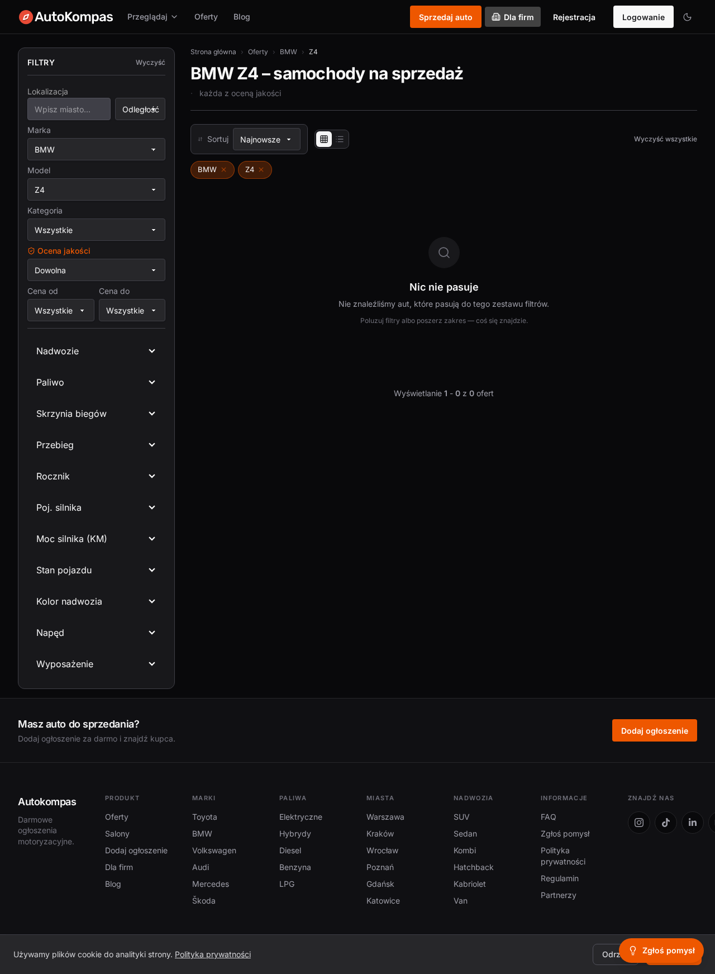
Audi (200, 867)
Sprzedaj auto (446, 17)
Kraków (380, 833)
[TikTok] (666, 822)
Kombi (465, 850)
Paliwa (293, 798)
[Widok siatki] (324, 139)
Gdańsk (380, 884)
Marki (204, 798)
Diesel (290, 850)
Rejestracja (574, 17)
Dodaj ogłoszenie (654, 730)
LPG (286, 884)
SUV (462, 816)
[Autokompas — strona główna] (66, 17)
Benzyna (295, 867)
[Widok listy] (339, 139)
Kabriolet (470, 884)
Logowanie (643, 17)
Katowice (383, 900)
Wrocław (382, 850)
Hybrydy (295, 833)
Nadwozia (474, 798)
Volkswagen (214, 850)
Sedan (465, 833)
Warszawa (385, 816)
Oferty (206, 16)
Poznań (380, 867)
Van (461, 900)
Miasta (380, 798)
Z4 (249, 169)
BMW (288, 51)
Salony (117, 833)
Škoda (204, 900)
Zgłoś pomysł (565, 833)
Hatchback (474, 867)
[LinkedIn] (692, 822)
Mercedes (210, 884)
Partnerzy (558, 895)
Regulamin (560, 878)
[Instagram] (639, 822)
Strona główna (213, 51)
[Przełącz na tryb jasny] (687, 17)
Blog (241, 16)
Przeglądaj (147, 16)
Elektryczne (300, 816)
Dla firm (519, 17)
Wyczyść (150, 62)
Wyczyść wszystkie (665, 139)
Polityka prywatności (213, 954)
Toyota (204, 816)
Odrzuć (616, 954)
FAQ (548, 816)
